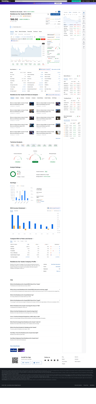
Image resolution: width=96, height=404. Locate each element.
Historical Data (20, 34)
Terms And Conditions (78, 385)
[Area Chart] (13, 37)
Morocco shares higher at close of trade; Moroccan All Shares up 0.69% (19, 103)
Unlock (28, 256)
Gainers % (71, 78)
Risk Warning (92, 385)
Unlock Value (57, 19)
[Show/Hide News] (34, 37)
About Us (76, 356)
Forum (40, 31)
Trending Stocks (67, 98)
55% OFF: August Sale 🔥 (76, 1)
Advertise (76, 359)
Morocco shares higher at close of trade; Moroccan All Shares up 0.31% (46, 103)
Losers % (75, 78)
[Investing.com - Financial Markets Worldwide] (6, 1)
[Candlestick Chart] (11, 37)
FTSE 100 (65, 33)
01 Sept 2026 (41, 84)
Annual (11, 210)
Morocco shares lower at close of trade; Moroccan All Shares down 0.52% (19, 118)
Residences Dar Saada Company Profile (23, 261)
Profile (16, 34)
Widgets (63, 363)
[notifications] (91, 1)
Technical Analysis (16, 142)
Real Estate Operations (55, 264)
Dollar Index (66, 35)
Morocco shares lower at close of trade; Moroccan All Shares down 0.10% (19, 125)
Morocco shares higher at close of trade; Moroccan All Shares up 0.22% (46, 125)
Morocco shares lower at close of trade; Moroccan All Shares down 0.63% (45, 118)
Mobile (63, 359)
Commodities (75, 12)
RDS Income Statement (17, 208)
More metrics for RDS (56, 69)
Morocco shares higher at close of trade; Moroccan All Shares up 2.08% (19, 111)
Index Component (27, 34)
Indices (70, 12)
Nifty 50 (65, 24)
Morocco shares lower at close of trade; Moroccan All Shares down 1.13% (45, 111)
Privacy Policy (86, 385)
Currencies (66, 12)
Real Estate (58, 266)
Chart (16, 31)
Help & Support (77, 361)
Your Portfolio (64, 361)
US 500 (65, 31)
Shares (79, 12)
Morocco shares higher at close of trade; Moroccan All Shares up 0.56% (19, 132)
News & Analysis (22, 31)
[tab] (12, 145)
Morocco (58, 271)
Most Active (66, 78)
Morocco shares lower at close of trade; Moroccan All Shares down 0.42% (45, 132)
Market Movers (67, 75)
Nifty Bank (65, 28)
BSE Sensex (66, 26)
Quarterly (16, 210)
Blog (63, 356)
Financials (29, 31)
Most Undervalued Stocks (68, 117)
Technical (35, 31)
